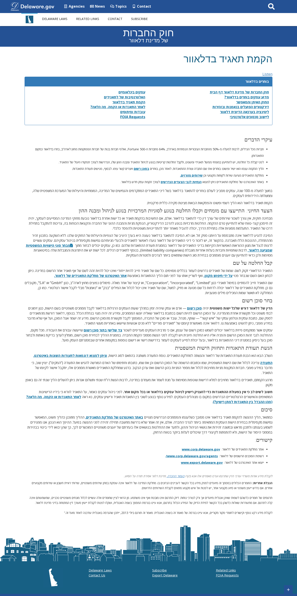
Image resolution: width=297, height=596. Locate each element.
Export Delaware (165, 575)
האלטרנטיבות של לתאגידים (124, 97)
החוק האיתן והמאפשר (252, 102)
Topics (120, 6)
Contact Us (97, 575)
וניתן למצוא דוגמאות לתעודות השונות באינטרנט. (70, 355)
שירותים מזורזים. (191, 175)
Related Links (87, 19)
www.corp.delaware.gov (201, 449)
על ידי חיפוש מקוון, (218, 275)
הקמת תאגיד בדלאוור (128, 102)
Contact (143, 6)
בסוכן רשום (141, 169)
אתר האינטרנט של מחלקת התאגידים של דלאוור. (90, 275)
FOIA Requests (132, 116)
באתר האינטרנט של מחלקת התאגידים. (114, 417)
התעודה (266, 362)
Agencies (76, 6)
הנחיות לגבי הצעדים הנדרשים (181, 182)
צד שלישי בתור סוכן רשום (103, 330)
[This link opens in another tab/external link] (14, 6)
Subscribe (139, 19)
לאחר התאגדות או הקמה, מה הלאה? (117, 106)
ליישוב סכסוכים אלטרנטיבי (249, 116)
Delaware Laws (54, 19)
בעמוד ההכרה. (175, 476)
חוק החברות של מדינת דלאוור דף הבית (239, 92)
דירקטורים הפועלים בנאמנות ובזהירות (240, 106)
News (99, 6)
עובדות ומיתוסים (132, 111)
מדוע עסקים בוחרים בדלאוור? (246, 97)
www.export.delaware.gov (202, 462)
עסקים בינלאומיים (131, 92)
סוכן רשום (194, 308)
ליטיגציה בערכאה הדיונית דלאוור (244, 111)
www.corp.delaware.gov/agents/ (192, 456)
